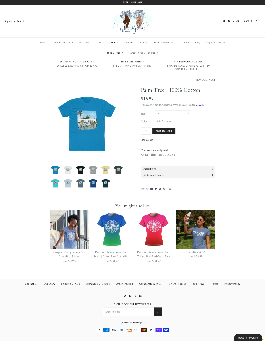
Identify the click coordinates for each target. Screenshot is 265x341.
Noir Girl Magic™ (136, 322)
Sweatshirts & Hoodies (144, 52)
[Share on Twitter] (156, 189)
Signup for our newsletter (132, 304)
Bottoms (84, 42)
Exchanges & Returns (98, 284)
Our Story (49, 284)
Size (143, 113)
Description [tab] (149, 169)
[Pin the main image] (160, 189)
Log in (221, 42)
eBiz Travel (199, 284)
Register (211, 42)
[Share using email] (170, 189)
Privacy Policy (232, 284)
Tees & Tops (115, 52)
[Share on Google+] (165, 189)
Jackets (99, 42)
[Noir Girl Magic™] (132, 10)
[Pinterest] (237, 21)
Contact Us (31, 284)
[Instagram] (233, 21)
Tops (114, 42)
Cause (185, 42)
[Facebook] (229, 21)
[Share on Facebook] (151, 189)
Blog (197, 42)
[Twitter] (224, 21)
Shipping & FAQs (70, 284)
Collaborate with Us (150, 284)
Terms (214, 284)
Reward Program (177, 284)
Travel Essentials (62, 42)
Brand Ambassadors (165, 42)
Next (212, 80)
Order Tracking (124, 284)
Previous (201, 80)
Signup (8, 21)
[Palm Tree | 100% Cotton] (87, 124)
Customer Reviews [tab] (153, 175)
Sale (144, 42)
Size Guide (147, 139)
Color (144, 121)
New (42, 42)
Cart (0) (248, 21)
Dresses (129, 42)
